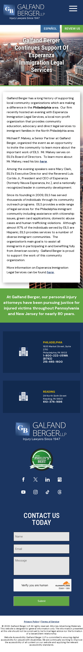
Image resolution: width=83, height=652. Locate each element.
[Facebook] (23, 481)
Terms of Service (50, 621)
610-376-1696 (52, 401)
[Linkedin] (47, 481)
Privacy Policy (31, 621)
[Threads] (60, 493)
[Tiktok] (47, 493)
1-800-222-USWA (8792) (55, 357)
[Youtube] (23, 493)
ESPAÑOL (50, 29)
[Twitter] (35, 481)
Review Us (72, 29)
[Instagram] (35, 493)
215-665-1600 (53, 361)
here (50, 272)
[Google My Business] (60, 481)
